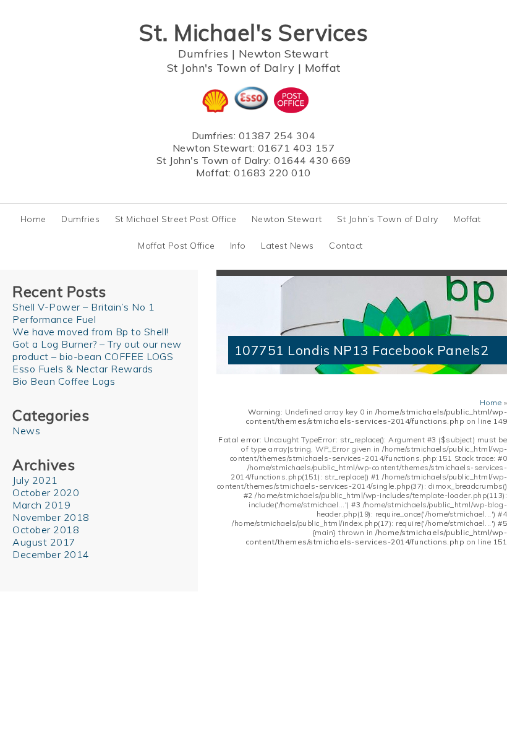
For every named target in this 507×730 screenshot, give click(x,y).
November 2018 (51, 517)
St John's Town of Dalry (231, 68)
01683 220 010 (272, 172)
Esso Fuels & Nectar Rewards (82, 369)
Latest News (287, 245)
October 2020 (45, 492)
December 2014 (51, 554)
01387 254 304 (277, 135)
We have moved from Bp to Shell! (90, 331)
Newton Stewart (284, 53)
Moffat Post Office (176, 245)
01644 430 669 (312, 160)
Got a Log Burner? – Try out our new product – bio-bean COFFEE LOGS (97, 350)
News (26, 430)
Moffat (323, 68)
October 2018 (45, 529)
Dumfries (203, 53)
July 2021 (35, 480)
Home (33, 219)
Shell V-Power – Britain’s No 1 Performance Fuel (83, 313)
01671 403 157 (296, 148)
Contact (346, 245)
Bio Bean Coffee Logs (63, 381)
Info (238, 245)
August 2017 (44, 542)
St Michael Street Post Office (176, 219)
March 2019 (41, 505)
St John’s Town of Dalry (387, 219)
